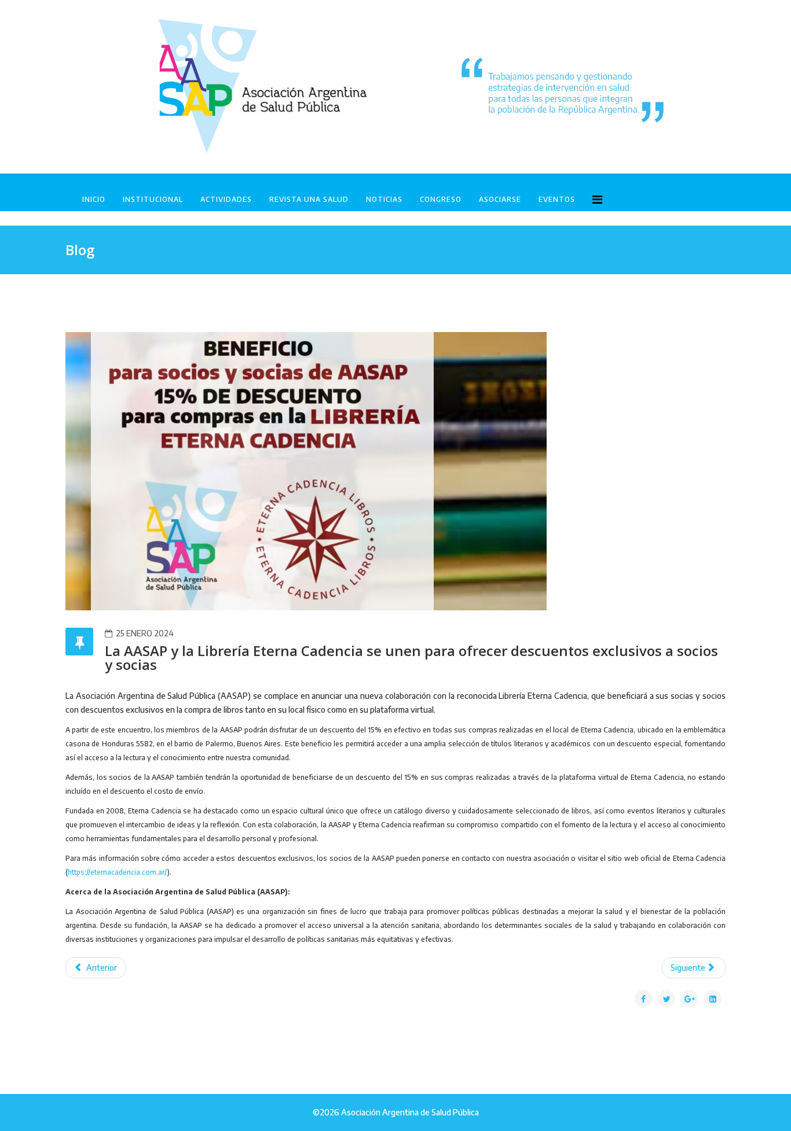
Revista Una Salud (309, 199)
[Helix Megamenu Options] (597, 199)
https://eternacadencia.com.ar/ (117, 871)
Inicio (93, 199)
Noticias (384, 199)
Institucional (153, 199)
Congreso (441, 199)
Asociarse (500, 199)
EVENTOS (557, 199)
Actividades (226, 199)
